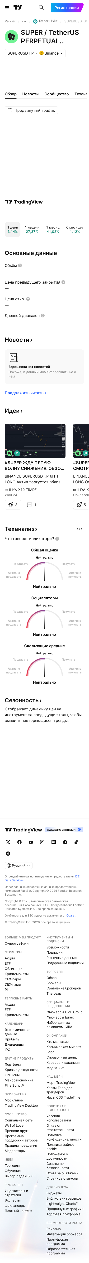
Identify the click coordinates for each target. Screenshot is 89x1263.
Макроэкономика (19, 1080)
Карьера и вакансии (63, 1062)
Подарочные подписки (65, 963)
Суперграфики (16, 943)
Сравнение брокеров (64, 988)
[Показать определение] (20, 265)
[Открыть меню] (7, 7)
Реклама (54, 1229)
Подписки (54, 952)
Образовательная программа (61, 1251)
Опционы (12, 1075)
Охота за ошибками (62, 1173)
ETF (8, 963)
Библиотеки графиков (64, 1198)
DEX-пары (13, 984)
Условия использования (59, 1118)
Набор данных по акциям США (59, 1024)
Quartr (70, 915)
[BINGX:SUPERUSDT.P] (9, 453)
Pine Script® (14, 1085)
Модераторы (15, 1151)
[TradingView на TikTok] (76, 842)
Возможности (58, 947)
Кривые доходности (21, 1070)
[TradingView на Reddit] (8, 853)
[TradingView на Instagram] (42, 842)
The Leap (54, 993)
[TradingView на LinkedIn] (53, 842)
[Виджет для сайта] (79, 529)
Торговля (12, 1165)
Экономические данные (17, 1032)
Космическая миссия (64, 1047)
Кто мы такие (58, 1041)
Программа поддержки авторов (21, 1138)
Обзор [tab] (11, 94)
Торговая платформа (63, 1214)
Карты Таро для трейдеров (59, 1090)
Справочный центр (62, 1057)
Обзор (52, 978)
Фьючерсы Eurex (60, 1017)
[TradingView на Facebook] (19, 842)
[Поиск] (41, 7)
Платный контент (18, 1211)
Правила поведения (21, 1145)
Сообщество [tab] (56, 94)
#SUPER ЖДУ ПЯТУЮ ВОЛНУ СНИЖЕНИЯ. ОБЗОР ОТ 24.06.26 (34, 465)
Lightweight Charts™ (62, 1204)
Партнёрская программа (57, 1241)
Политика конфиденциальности (64, 1137)
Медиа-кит (55, 1068)
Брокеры (54, 983)
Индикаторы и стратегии (16, 1193)
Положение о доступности (57, 1156)
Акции (10, 958)
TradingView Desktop (21, 1105)
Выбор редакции (18, 1176)
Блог (50, 1052)
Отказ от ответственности (60, 1127)
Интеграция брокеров (64, 1234)
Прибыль (12, 1039)
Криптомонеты (17, 974)
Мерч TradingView (61, 1082)
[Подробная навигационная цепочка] (24, 21)
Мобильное (14, 1100)
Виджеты (54, 1193)
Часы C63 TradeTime (63, 1097)
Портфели (13, 1064)
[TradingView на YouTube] (31, 842)
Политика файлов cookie (61, 1146)
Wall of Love (14, 1125)
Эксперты (13, 1200)
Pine (8, 990)
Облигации (13, 969)
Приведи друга (17, 1131)
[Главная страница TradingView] (18, 7)
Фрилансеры (15, 1205)
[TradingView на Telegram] (65, 842)
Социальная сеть (19, 1120)
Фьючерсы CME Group (65, 1012)
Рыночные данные (62, 958)
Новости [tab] (30, 94)
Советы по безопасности (58, 1165)
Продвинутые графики (65, 1209)
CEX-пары (13, 979)
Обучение (13, 1171)
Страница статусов (62, 1178)
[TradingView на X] (8, 842)
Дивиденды (14, 1044)
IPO (7, 1050)
